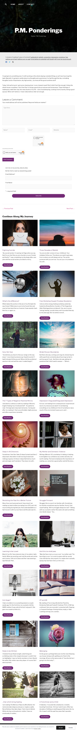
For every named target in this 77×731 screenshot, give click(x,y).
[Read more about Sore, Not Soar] (20, 334)
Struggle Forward (46, 500)
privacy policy (37, 728)
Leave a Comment (24, 57)
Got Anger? (6, 600)
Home (13, 4)
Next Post (70, 208)
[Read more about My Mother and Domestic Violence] (57, 434)
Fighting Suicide (8, 250)
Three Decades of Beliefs (48, 250)
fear (66, 57)
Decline (71, 727)
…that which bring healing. (12, 702)
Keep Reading (8, 265)
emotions (62, 57)
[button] (6, 4)
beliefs (41, 57)
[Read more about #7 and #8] (57, 582)
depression (54, 57)
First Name (8, 182)
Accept (61, 727)
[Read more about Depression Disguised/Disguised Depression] (57, 383)
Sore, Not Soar (7, 352)
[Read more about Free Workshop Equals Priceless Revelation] (57, 284)
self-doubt (50, 59)
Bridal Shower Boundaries (49, 352)
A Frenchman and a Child (48, 702)
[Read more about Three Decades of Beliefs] (57, 233)
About (21, 4)
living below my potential (39, 59)
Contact (30, 4)
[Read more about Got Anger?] (20, 582)
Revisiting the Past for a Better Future (16, 500)
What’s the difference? (10, 301)
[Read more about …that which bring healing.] (20, 684)
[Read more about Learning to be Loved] (20, 534)
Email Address (10, 174)
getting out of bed (11, 59)
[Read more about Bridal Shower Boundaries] (57, 334)
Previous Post (8, 208)
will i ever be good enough (62, 59)
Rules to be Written (9, 651)
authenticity (34, 57)
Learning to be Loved (10, 551)
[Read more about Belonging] (57, 633)
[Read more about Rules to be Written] (20, 633)
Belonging (43, 651)
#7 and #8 (43, 600)
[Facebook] (6, 62)
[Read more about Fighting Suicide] (20, 233)
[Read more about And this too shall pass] (57, 534)
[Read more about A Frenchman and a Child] (57, 684)
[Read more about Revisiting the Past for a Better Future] (20, 483)
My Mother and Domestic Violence (52, 452)
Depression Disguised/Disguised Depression (56, 401)
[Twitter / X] (13, 62)
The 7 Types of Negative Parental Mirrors (17, 401)
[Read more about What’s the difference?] (20, 284)
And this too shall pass (47, 551)
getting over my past (23, 59)
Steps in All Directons (10, 452)
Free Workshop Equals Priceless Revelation (55, 301)
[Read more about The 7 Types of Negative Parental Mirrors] (20, 383)
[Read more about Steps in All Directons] (20, 434)
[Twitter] (9, 62)
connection (47, 57)
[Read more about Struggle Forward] (57, 483)
